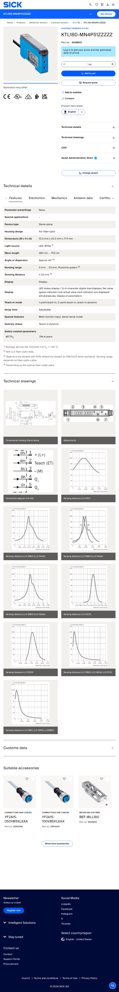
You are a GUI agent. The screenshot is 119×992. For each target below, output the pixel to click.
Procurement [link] (10, 964)
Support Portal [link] (11, 959)
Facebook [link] (67, 909)
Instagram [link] (67, 914)
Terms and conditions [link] (46, 978)
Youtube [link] (66, 924)
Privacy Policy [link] (89, 978)
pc (90, 64)
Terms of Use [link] (70, 978)
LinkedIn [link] (66, 904)
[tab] (15, 198)
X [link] (62, 919)
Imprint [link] (26, 978)
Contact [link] (7, 954)
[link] (12, 5)
